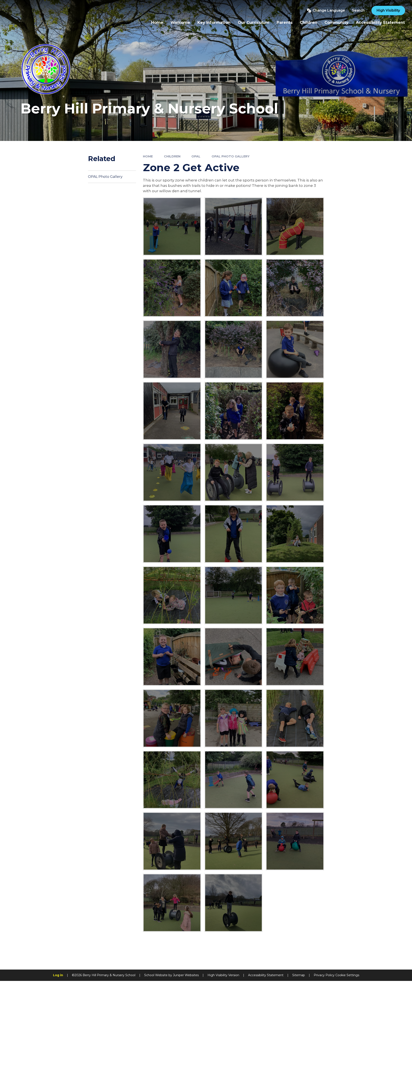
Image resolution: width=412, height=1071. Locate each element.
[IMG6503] (295, 595)
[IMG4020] (233, 288)
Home (148, 156)
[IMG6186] (172, 533)
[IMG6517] (172, 718)
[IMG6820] (172, 841)
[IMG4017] (172, 349)
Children (172, 156)
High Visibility (388, 10)
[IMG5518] (233, 226)
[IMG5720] (172, 226)
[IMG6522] (295, 718)
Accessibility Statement (265, 975)
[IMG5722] (172, 410)
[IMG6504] (172, 656)
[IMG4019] (295, 288)
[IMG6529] (295, 779)
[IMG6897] (295, 841)
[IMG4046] (172, 288)
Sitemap (298, 975)
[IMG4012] (233, 349)
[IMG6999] (233, 902)
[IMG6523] (172, 779)
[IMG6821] (233, 841)
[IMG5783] (233, 410)
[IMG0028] (295, 349)
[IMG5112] (295, 226)
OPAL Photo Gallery (231, 156)
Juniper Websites (186, 975)
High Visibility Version (223, 975)
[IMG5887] (172, 472)
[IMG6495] (233, 595)
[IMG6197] (233, 533)
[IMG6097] (295, 472)
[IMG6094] (233, 472)
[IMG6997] (172, 902)
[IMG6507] (233, 656)
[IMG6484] (295, 533)
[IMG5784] (295, 410)
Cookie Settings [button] (347, 975)
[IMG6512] (295, 656)
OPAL (195, 156)
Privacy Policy (324, 975)
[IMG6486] (172, 595)
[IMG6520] (233, 718)
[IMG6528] (233, 779)
